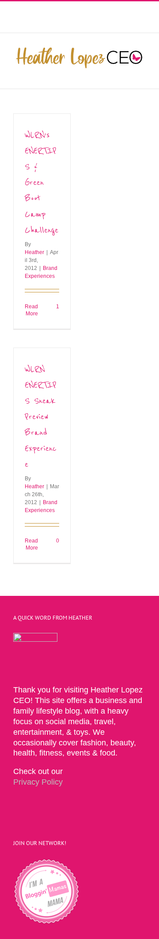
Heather (34, 252)
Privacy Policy (38, 782)
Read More (31, 310)
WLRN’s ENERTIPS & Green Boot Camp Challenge (41, 182)
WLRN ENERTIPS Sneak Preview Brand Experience (41, 417)
